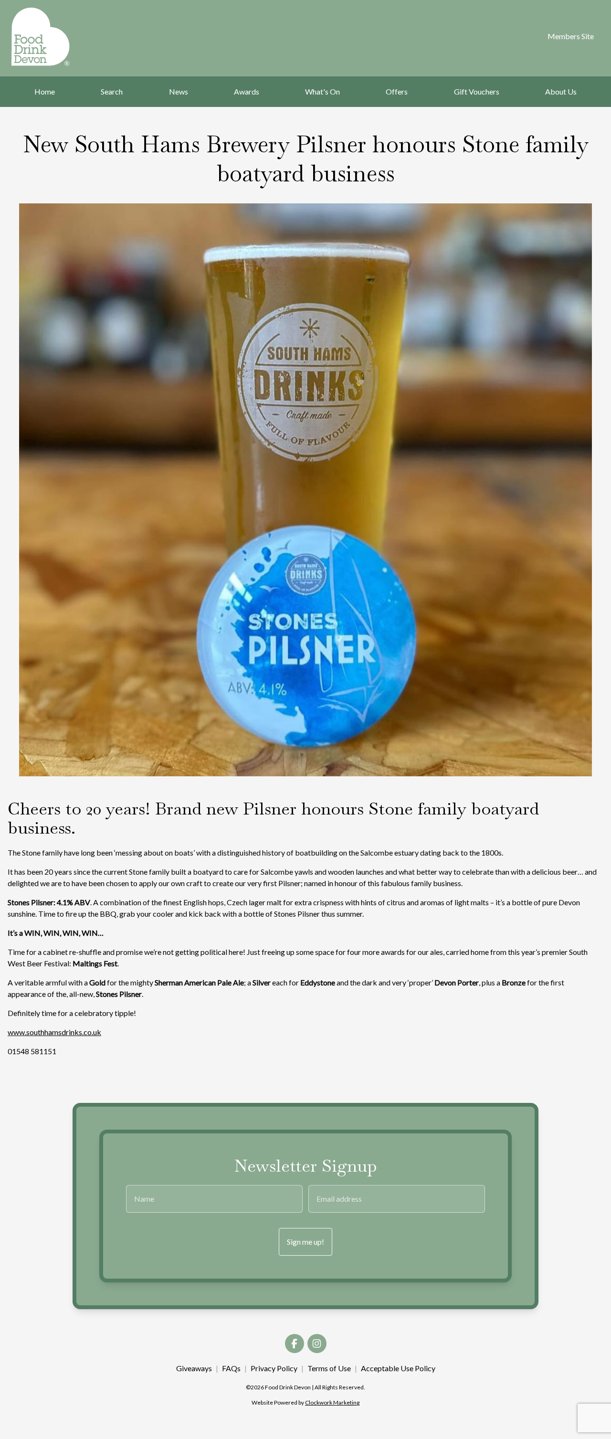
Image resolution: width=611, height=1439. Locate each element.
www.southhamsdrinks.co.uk (54, 1032)
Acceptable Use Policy (398, 1368)
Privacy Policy (274, 1368)
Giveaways (194, 1368)
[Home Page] (53, 37)
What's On (322, 91)
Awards (246, 91)
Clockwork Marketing (332, 1402)
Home (44, 91)
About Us (561, 91)
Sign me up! (305, 1241)
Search (112, 91)
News (178, 91)
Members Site (571, 36)
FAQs (231, 1368)
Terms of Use (329, 1368)
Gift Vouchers (476, 91)
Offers (397, 91)
